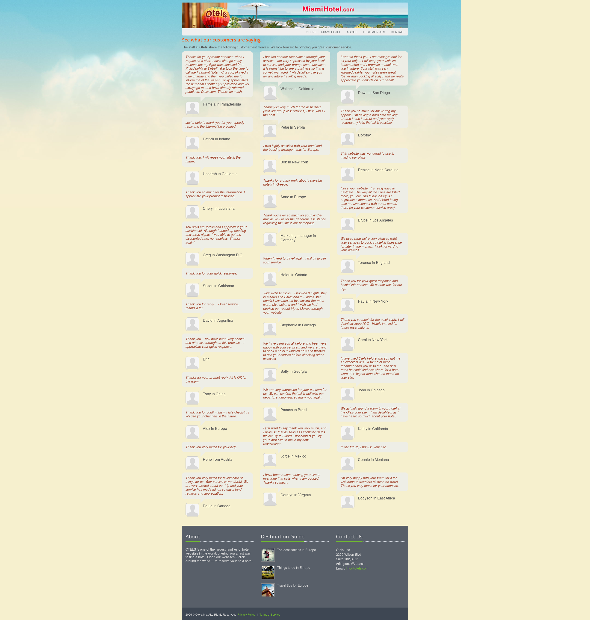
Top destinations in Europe (296, 549)
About (352, 32)
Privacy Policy (246, 614)
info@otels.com (357, 568)
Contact (398, 32)
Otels (311, 32)
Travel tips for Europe (292, 585)
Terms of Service (270, 614)
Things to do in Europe (293, 567)
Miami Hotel (331, 32)
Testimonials (374, 32)
